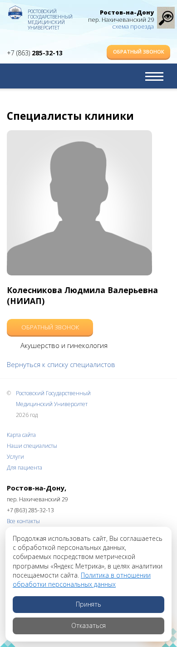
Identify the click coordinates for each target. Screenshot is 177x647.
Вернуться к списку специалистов (61, 364)
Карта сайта (21, 435)
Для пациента (24, 467)
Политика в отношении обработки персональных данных (82, 579)
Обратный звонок (138, 51)
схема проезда (133, 26)
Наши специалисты (32, 446)
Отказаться (88, 625)
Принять (88, 604)
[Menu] (154, 76)
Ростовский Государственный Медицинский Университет (50, 16)
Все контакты (23, 521)
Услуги (15, 457)
